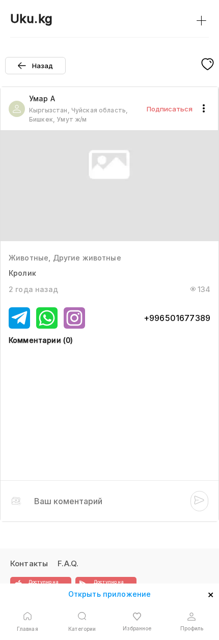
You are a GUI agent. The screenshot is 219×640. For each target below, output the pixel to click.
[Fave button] (207, 65)
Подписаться (170, 109)
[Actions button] (204, 109)
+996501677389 (177, 318)
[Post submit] (199, 501)
